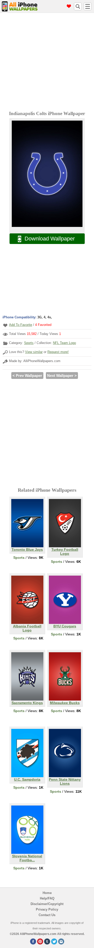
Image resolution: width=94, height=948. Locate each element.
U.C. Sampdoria (27, 779)
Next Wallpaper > (62, 375)
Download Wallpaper (50, 238)
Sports (29, 343)
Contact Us (47, 915)
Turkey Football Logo (64, 551)
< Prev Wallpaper (27, 375)
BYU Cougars (64, 626)
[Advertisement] (47, 62)
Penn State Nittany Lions (65, 781)
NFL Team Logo (64, 343)
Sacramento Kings (27, 703)
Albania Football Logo (27, 628)
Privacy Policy (47, 909)
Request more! (58, 352)
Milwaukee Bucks (65, 703)
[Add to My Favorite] (5, 325)
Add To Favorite (20, 325)
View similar (34, 352)
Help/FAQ (47, 898)
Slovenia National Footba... (27, 858)
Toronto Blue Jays (27, 549)
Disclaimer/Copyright (47, 904)
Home (47, 893)
